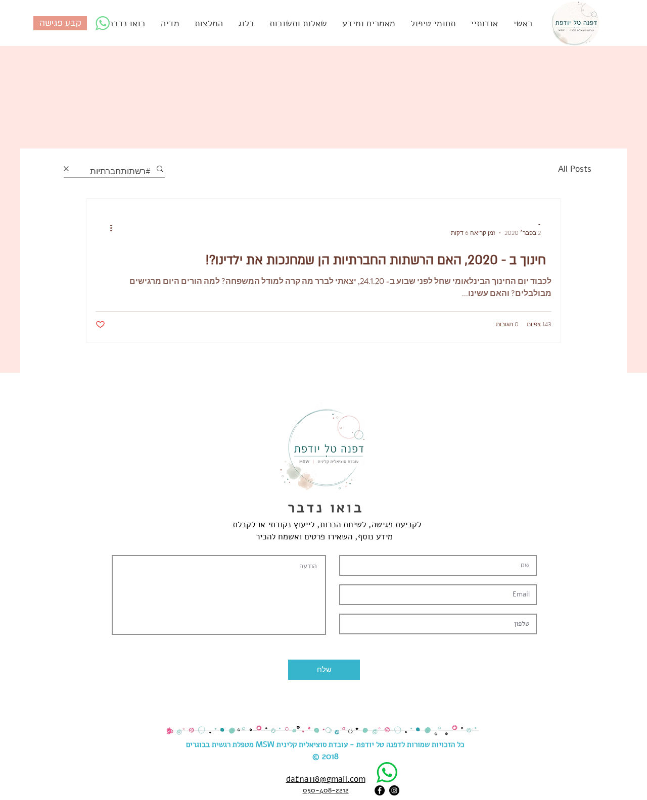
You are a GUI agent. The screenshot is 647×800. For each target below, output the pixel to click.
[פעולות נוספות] (107, 228)
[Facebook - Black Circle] (380, 790)
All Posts (574, 169)
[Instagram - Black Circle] (394, 790)
